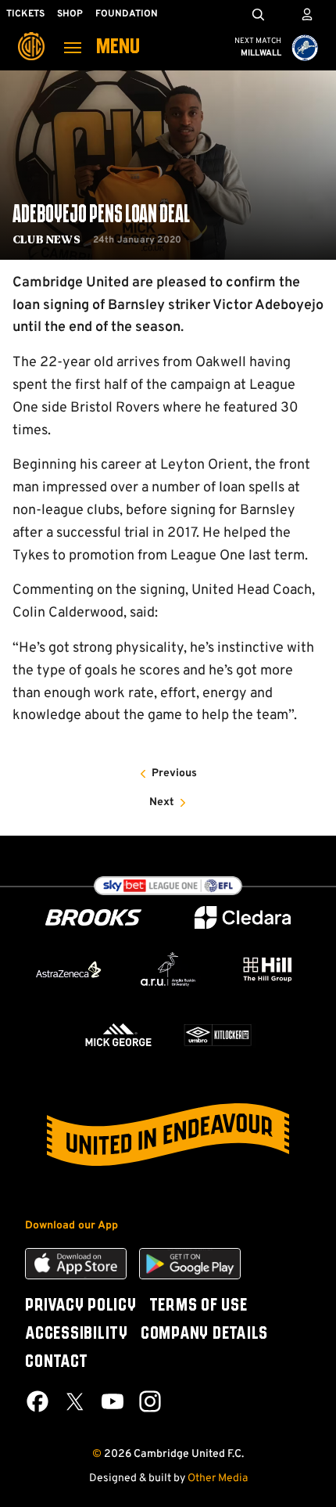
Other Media (218, 1478)
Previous (174, 773)
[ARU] (167, 969)
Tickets (25, 14)
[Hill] (267, 969)
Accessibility (76, 1334)
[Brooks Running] (93, 917)
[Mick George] (118, 1034)
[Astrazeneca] (68, 969)
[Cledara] (243, 917)
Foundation (126, 14)
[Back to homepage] (31, 35)
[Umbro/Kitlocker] (217, 1034)
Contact (56, 1362)
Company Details (204, 1334)
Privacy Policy (81, 1306)
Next (161, 802)
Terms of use (198, 1306)
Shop (70, 14)
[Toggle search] (257, 14)
